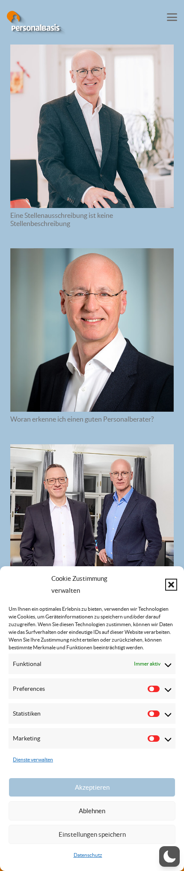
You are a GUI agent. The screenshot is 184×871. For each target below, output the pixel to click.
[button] (171, 584)
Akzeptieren (92, 787)
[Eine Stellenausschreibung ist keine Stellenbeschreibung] (92, 126)
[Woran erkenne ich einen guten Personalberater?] (92, 330)
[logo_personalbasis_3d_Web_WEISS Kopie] (36, 23)
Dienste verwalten (33, 759)
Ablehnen (92, 811)
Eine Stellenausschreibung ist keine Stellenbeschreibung (61, 219)
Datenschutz (88, 855)
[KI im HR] (92, 526)
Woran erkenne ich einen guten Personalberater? (82, 419)
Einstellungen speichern (92, 834)
